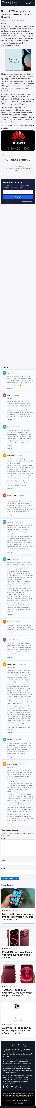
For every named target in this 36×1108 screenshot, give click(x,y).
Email (3, 868)
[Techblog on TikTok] (20, 1086)
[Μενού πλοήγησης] (33, 3)
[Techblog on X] (16, 1086)
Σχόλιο (3, 838)
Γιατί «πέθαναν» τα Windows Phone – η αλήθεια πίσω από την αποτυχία (18, 916)
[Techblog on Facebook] (3, 1086)
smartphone (29, 76)
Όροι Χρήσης (6, 1093)
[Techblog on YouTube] (12, 1086)
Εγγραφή (18, 197)
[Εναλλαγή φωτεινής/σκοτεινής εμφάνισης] (30, 3)
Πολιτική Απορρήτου (27, 201)
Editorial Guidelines (27, 1096)
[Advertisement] (18, 285)
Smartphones (7, 910)
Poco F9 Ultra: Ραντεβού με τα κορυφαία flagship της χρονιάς (17, 954)
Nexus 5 (13, 122)
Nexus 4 (4, 122)
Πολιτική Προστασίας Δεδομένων (19, 1093)
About (16, 1100)
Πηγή (3, 154)
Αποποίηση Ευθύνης (16, 1096)
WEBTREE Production (24, 1100)
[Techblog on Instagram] (7, 1086)
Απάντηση (10, 388)
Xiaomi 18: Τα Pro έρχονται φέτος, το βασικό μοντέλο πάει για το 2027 (16, 1030)
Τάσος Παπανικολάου (18, 20)
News (4, 23)
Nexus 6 (4, 88)
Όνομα (3, 860)
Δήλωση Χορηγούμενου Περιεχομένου (17, 1095)
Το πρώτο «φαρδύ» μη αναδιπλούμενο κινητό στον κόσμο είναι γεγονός (17, 992)
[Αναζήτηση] (27, 3)
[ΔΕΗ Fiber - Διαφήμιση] (18, 60)
